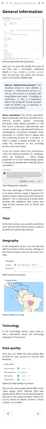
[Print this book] (39, 3)
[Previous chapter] (7, 413)
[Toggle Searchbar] (11, 3)
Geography (10, 240)
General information (22, 11)
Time (6, 218)
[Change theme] (7, 3)
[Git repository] (42, 3)
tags (15, 72)
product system (36, 72)
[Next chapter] (38, 413)
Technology (10, 326)
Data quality (11, 348)
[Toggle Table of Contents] (3, 3)
